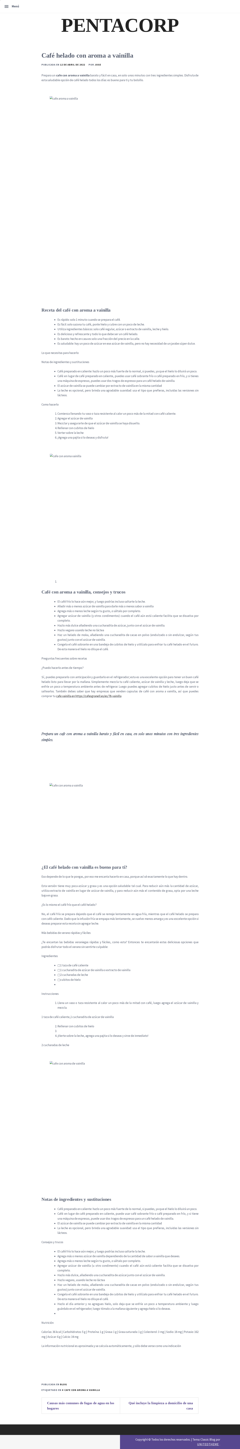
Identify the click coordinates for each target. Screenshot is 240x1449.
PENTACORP (120, 25)
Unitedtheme (208, 1444)
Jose (98, 64)
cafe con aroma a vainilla (82, 1390)
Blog (63, 1384)
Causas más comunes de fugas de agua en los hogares (80, 1405)
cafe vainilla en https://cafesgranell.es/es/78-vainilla (88, 696)
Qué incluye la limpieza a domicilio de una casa (161, 1405)
